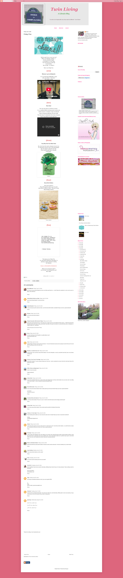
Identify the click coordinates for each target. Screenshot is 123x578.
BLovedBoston (30, 288)
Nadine (28, 424)
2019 (80, 242)
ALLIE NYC (29, 465)
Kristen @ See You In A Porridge (33, 359)
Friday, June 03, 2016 (38, 288)
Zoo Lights (87, 232)
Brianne (28, 313)
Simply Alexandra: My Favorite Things (34, 327)
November (82, 251)
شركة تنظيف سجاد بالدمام (32, 502)
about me (61, 28)
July (81, 257)
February (82, 286)
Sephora (48, 176)
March (81, 284)
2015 (80, 290)
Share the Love (83, 280)
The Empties (82, 262)
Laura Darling (30, 450)
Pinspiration (82, 265)
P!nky (28, 457)
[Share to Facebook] (37, 281)
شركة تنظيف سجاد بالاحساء (32, 505)
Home (49, 554)
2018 (80, 244)
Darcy (28, 333)
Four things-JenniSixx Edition (84, 223)
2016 (80, 247)
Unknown (29, 491)
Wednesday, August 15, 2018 (37, 499)
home (55, 28)
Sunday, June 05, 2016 (34, 477)
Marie (87, 31)
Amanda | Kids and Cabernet (33, 397)
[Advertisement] (48, 543)
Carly (28, 342)
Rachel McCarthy (30, 386)
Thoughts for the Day (84, 272)
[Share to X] (36, 281)
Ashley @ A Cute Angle (32, 413)
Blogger (66, 568)
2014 (80, 291)
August (81, 256)
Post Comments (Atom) (33, 556)
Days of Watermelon (84, 267)
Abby (28, 477)
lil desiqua (29, 432)
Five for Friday (82, 264)
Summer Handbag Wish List (85, 275)
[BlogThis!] (34, 281)
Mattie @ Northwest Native (32, 442)
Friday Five (82, 279)
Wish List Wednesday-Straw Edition (92, 225)
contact (67, 28)
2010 (80, 298)
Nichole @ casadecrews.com (33, 350)
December (82, 249)
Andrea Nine (29, 378)
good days (29, 499)
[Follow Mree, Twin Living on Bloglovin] (84, 78)
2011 (80, 296)
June (81, 259)
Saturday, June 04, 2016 (37, 450)
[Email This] (33, 281)
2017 (80, 246)
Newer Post (26, 554)
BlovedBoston (32, 291)
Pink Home (87, 216)
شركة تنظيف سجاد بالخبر (31, 507)
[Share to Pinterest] (38, 281)
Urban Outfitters (48, 220)
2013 (80, 293)
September (82, 254)
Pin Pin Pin (82, 270)
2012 (80, 295)
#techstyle (82, 277)
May (81, 282)
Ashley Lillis (29, 405)
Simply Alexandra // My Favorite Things (35, 321)
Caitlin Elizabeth (30, 306)
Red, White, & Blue (83, 260)
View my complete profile (83, 40)
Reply (28, 294)
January (81, 287)
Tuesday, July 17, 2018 (35, 491)
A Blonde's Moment (31, 392)
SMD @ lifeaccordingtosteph (33, 368)
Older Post (71, 554)
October (81, 252)
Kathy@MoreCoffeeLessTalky (33, 298)
